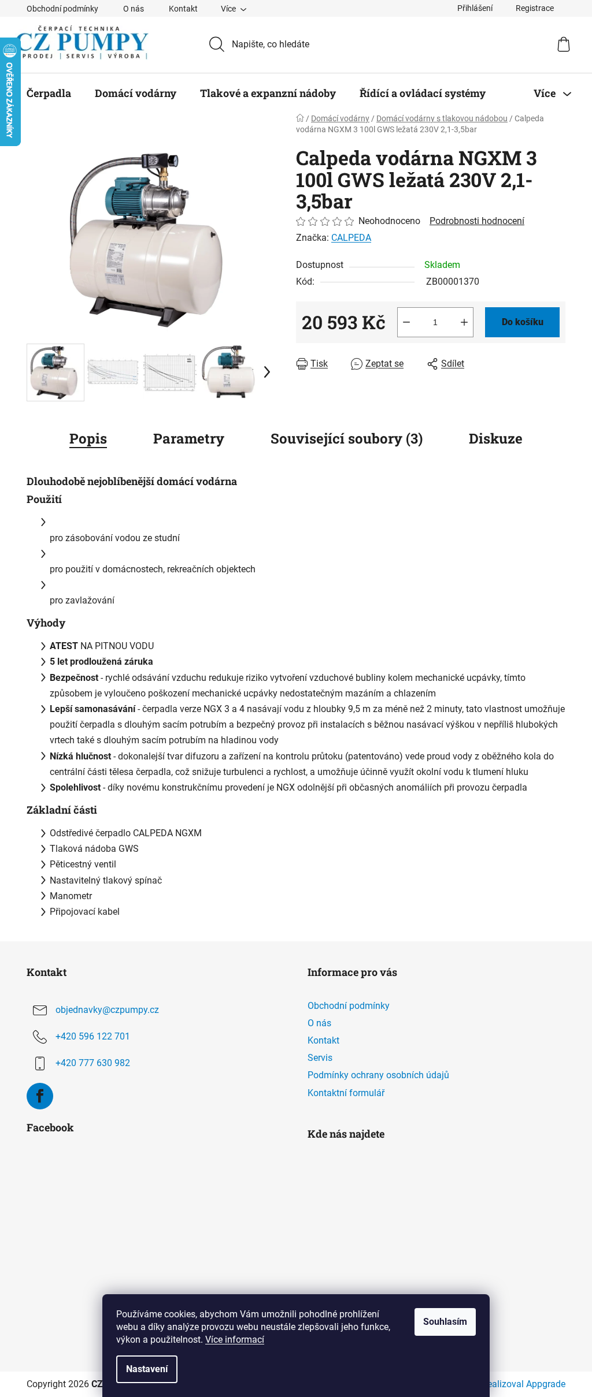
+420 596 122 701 (93, 1036)
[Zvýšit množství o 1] (464, 322)
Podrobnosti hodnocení (477, 220)
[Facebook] (40, 1096)
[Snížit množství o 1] (406, 322)
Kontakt (183, 8)
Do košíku (522, 321)
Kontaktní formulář (346, 1092)
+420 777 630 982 (93, 1062)
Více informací (234, 1339)
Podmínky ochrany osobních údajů (378, 1075)
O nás (133, 8)
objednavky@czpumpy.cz (107, 1009)
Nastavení (147, 1369)
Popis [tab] (88, 438)
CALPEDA (351, 237)
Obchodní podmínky (62, 8)
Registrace (535, 8)
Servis (320, 1057)
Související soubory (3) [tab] (347, 438)
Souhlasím (445, 1321)
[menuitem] (49, 93)
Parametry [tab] (188, 438)
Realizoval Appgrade (523, 1384)
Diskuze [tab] (496, 438)
